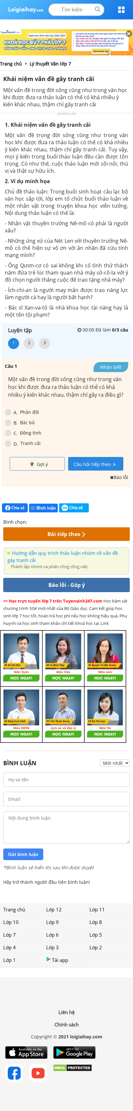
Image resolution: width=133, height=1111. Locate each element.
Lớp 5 (95, 934)
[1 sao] (32, 521)
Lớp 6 (52, 934)
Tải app (60, 960)
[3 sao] (48, 521)
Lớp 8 (95, 922)
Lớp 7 (9, 934)
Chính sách (67, 1024)
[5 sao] (63, 521)
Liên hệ (66, 1012)
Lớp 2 (95, 947)
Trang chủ (14, 909)
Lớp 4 (9, 947)
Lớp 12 (54, 909)
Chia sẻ (17, 507)
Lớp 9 (52, 922)
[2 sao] (40, 521)
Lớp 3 (52, 947)
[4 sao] (55, 521)
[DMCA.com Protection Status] (72, 1073)
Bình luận (46, 508)
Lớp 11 (97, 909)
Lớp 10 (11, 922)
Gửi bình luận (23, 854)
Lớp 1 (9, 960)
